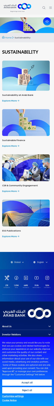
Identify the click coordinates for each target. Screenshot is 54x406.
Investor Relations (11, 334)
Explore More (9, 100)
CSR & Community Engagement (20, 185)
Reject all (27, 390)
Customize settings (13, 396)
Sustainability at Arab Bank (17, 95)
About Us (7, 326)
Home (8, 37)
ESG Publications (11, 230)
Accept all (27, 382)
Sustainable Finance (13, 140)
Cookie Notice (9, 400)
